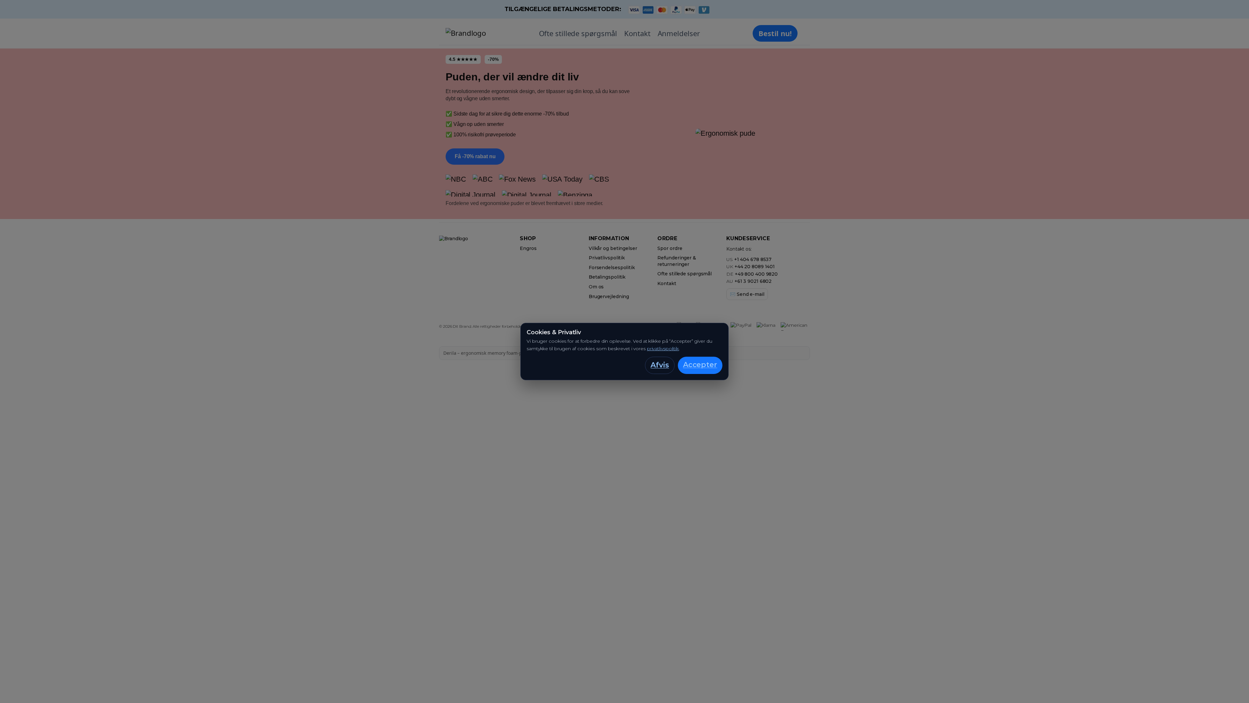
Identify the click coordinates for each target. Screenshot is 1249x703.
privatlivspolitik (663, 349)
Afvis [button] (660, 365)
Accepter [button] (700, 364)
